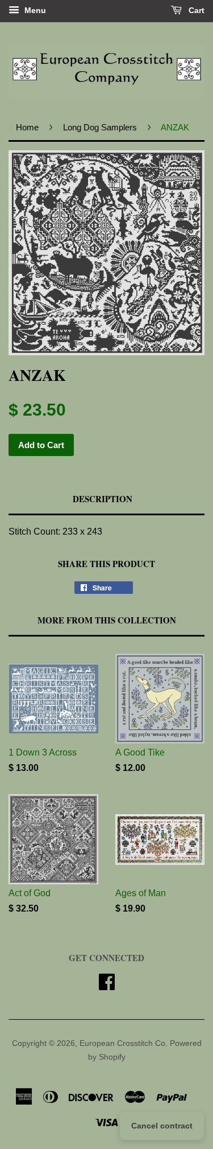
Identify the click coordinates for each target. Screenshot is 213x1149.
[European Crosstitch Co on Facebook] (106, 986)
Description (102, 499)
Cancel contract (162, 1125)
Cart (195, 10)
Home (27, 127)
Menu (34, 10)
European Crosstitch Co (122, 1043)
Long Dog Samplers (100, 127)
